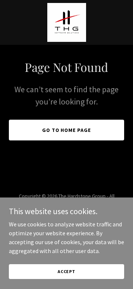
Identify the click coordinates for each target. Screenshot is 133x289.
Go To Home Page (66, 130)
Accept (66, 271)
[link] (66, 22)
